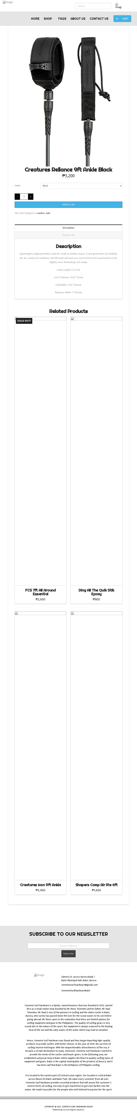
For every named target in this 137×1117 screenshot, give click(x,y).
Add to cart (68, 204)
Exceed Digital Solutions (73, 1109)
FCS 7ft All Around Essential (40, 592)
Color (18, 185)
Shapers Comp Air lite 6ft (96, 885)
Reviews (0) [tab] (68, 235)
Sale (48, 213)
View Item (40, 579)
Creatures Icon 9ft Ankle (40, 885)
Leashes (41, 213)
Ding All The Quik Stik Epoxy (96, 592)
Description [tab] (68, 227)
